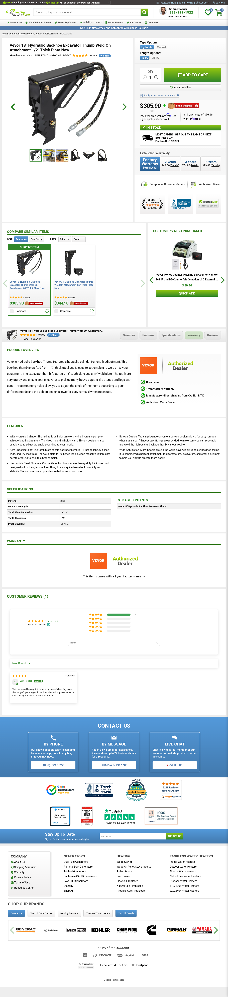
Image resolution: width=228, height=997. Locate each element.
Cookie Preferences (114, 979)
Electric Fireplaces (127, 881)
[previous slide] (13, 107)
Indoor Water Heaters (182, 861)
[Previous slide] (5, 283)
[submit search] (144, 12)
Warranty (194, 335)
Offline (175, 765)
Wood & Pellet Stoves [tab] (41, 913)
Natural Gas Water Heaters (185, 876)
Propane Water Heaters (183, 881)
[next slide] (124, 107)
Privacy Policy (22, 877)
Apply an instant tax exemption (160, 95)
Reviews (212, 335)
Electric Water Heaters (183, 871)
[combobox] (87, 12)
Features (148, 335)
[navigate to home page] (17, 12)
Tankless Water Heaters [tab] (98, 913)
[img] (19, 676)
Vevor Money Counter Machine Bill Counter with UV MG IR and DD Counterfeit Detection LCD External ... (187, 277)
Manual (161, 47)
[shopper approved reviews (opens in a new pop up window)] (152, 204)
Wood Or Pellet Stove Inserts (134, 866)
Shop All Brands (126, 913)
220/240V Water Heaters (184, 890)
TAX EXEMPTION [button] (168, 3)
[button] (80, 55)
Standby (68, 885)
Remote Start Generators (78, 866)
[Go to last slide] (151, 281)
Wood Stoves (125, 861)
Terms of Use (22, 882)
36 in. (155, 57)
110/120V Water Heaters (184, 885)
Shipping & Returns (25, 867)
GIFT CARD (187, 3)
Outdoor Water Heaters (183, 866)
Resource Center (24, 887)
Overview (129, 335)
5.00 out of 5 (51, 621)
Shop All (68, 890)
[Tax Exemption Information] (178, 95)
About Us (19, 862)
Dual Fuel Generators (76, 861)
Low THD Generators (76, 881)
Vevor (39, 33)
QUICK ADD (187, 293)
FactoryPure (123, 947)
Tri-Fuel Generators (75, 871)
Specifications (171, 335)
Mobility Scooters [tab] (69, 913)
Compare (21, 311)
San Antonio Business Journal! (129, 28)
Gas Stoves (123, 876)
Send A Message (114, 765)
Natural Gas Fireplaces (130, 885)
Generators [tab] (16, 913)
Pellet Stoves (125, 871)
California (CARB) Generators (80, 876)
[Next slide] (142, 283)
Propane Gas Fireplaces (131, 890)
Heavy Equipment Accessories (18, 33)
